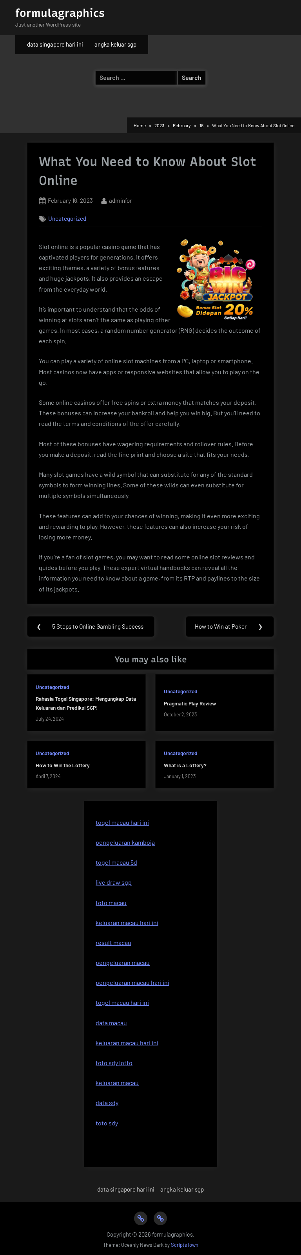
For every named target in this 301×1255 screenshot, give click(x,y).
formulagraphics (60, 13)
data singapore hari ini (55, 44)
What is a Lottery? (185, 765)
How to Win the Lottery (63, 765)
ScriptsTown (184, 1245)
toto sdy (107, 1123)
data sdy (107, 1102)
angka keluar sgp (115, 44)
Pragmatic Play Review (190, 703)
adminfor (120, 200)
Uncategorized (67, 218)
